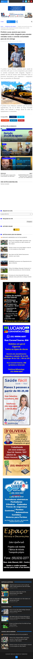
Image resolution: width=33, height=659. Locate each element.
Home (2, 21)
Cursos (4, 144)
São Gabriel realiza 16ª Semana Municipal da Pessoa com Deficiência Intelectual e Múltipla (16, 138)
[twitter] (26, 1)
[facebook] (23, 1)
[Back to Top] (16, 657)
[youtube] (31, 1)
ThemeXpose (24, 654)
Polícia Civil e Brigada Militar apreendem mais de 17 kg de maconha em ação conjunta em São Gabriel (20, 242)
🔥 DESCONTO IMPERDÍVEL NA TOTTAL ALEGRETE (14, 237)
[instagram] (29, 1)
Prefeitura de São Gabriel (10, 26)
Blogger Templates (10, 654)
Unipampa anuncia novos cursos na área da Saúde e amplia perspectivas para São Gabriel (15, 152)
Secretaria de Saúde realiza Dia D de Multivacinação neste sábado (16, 166)
